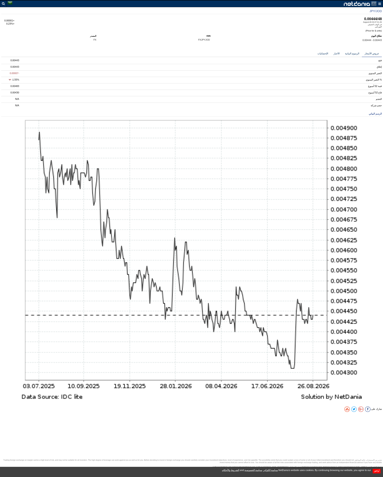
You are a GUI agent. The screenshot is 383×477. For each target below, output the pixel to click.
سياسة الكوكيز (270, 470)
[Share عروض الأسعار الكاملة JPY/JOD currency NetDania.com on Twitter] (354, 409)
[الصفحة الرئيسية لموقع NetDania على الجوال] (360, 3)
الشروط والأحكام (230, 470)
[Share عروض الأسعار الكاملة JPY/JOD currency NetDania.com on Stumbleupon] (347, 409)
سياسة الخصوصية (253, 470)
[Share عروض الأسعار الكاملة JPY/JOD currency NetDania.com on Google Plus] (360, 409)
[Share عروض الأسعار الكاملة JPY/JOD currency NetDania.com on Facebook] (367, 409)
